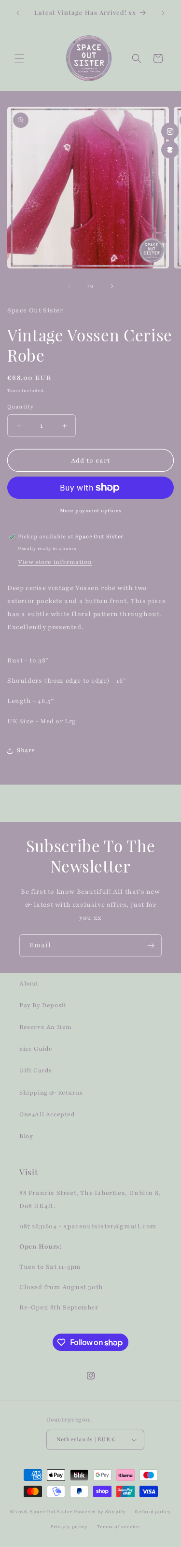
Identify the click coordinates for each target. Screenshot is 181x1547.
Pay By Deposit (42, 1005)
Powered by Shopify (100, 1511)
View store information (55, 562)
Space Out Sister (51, 1511)
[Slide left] (69, 286)
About (29, 983)
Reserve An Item (45, 1027)
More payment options (91, 510)
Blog (26, 1136)
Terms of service (118, 1526)
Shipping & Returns (51, 1093)
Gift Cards (35, 1070)
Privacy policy (69, 1526)
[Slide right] (112, 286)
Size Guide (36, 1049)
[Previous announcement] (17, 13)
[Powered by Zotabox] (170, 149)
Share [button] (26, 750)
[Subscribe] (150, 945)
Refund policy (153, 1511)
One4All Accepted (47, 1114)
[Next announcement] (163, 13)
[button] (19, 58)
